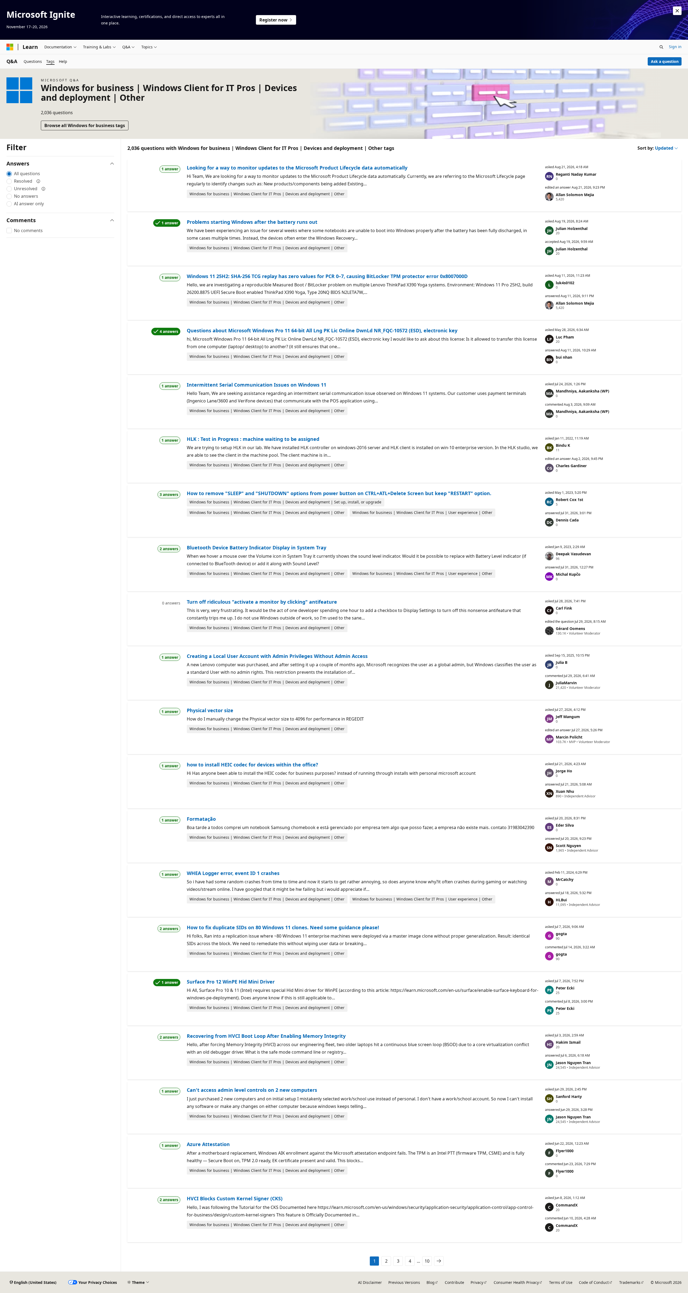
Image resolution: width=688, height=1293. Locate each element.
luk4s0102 (565, 282)
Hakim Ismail (568, 1042)
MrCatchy (565, 879)
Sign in (675, 46)
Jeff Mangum (568, 716)
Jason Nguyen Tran (573, 1062)
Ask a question (665, 61)
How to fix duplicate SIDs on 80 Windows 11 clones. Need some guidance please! (283, 927)
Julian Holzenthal (571, 228)
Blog (431, 1282)
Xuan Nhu (565, 791)
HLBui (561, 899)
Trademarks (629, 1282)
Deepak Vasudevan (573, 553)
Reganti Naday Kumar (576, 174)
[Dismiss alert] (677, 10)
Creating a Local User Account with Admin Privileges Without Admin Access (277, 656)
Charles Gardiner (571, 465)
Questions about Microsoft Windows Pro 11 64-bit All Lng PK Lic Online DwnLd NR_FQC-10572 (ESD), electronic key (322, 330)
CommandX (567, 1205)
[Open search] (661, 47)
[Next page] (439, 1261)
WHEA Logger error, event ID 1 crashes (233, 873)
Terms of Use (560, 1282)
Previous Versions (404, 1282)
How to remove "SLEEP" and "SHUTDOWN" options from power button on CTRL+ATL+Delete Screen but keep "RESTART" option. (339, 493)
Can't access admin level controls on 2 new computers (252, 1090)
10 (427, 1261)
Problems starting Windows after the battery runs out (252, 222)
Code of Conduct (594, 1282)
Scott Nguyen (568, 845)
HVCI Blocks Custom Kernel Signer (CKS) (234, 1198)
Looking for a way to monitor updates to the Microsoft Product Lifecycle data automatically (297, 167)
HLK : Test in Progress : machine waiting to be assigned (253, 439)
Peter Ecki (565, 988)
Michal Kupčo (568, 574)
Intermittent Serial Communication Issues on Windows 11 (256, 384)
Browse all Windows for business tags (84, 125)
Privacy (477, 1282)
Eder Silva (565, 825)
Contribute (454, 1282)
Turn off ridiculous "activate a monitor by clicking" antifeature (262, 602)
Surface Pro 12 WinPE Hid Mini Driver (231, 981)
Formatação (201, 819)
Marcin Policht (569, 737)
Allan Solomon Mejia (575, 194)
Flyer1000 (565, 1150)
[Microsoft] (9, 47)
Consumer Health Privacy (516, 1282)
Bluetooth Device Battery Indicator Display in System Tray (256, 547)
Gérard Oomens (570, 628)
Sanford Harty (569, 1096)
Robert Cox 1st (569, 499)
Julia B (561, 662)
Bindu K (563, 445)
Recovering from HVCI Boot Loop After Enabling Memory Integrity (266, 1036)
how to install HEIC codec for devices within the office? (252, 764)
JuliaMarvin (566, 682)
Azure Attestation (208, 1144)
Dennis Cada (567, 520)
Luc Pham (565, 337)
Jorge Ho (564, 770)
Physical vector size (210, 710)
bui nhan (564, 357)
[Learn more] (38, 181)
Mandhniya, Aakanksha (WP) (582, 391)
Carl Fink (564, 608)
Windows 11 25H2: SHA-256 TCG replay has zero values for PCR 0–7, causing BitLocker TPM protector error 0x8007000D (327, 276)
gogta (561, 933)
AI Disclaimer (370, 1282)
